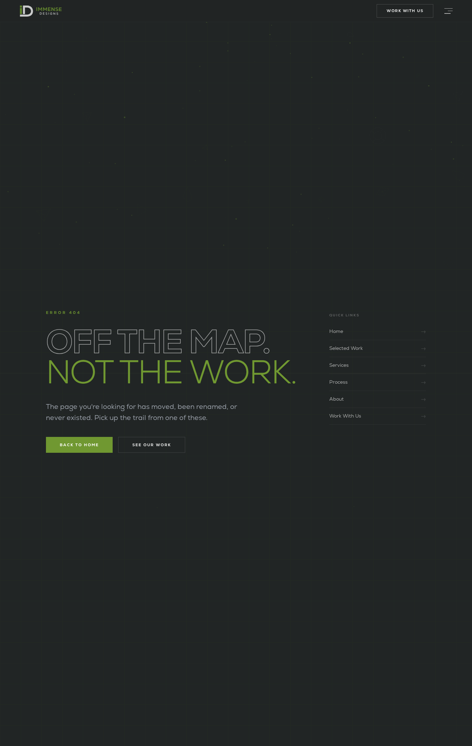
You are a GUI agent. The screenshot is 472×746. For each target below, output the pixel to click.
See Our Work (151, 444)
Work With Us (405, 10)
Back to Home (79, 444)
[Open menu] (448, 11)
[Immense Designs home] (41, 11)
